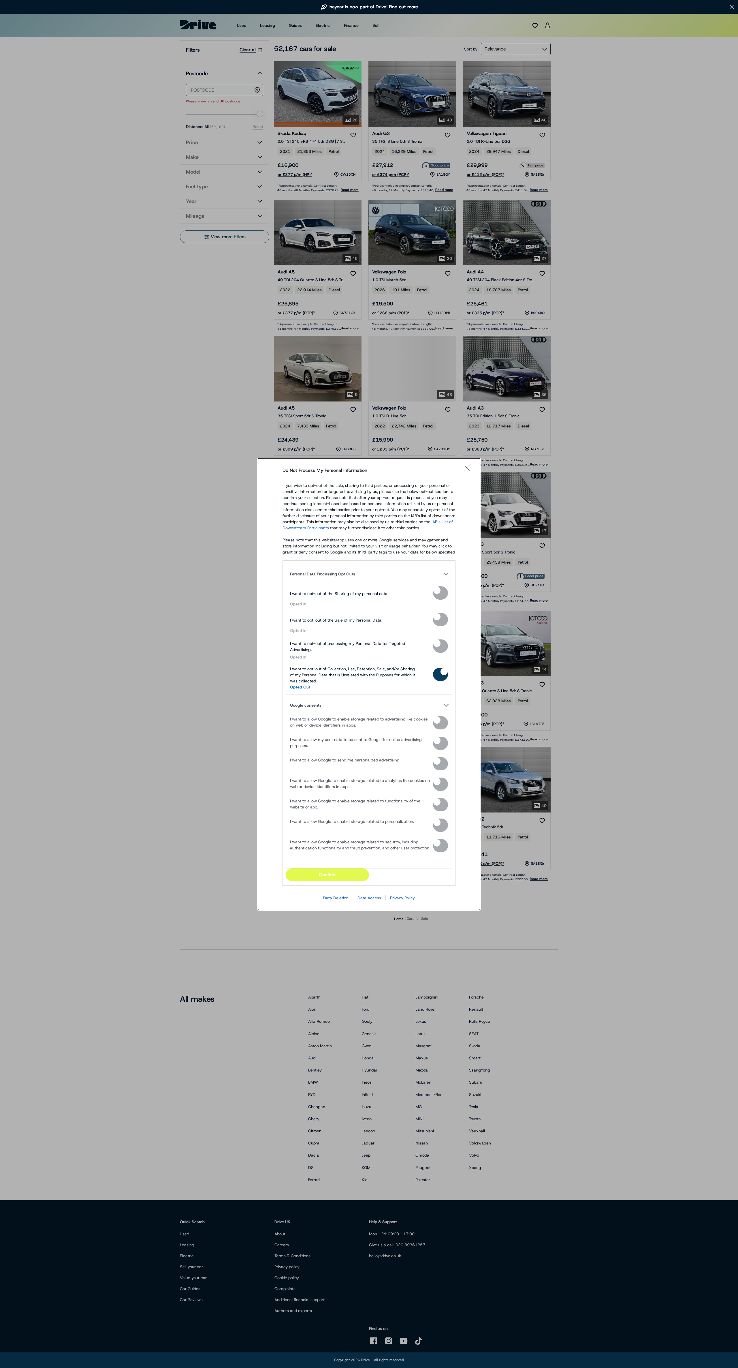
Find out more (403, 7)
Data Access (369, 897)
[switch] (440, 593)
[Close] (468, 470)
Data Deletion (336, 897)
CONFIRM (327, 875)
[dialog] (369, 684)
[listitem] (369, 574)
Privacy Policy (402, 897)
